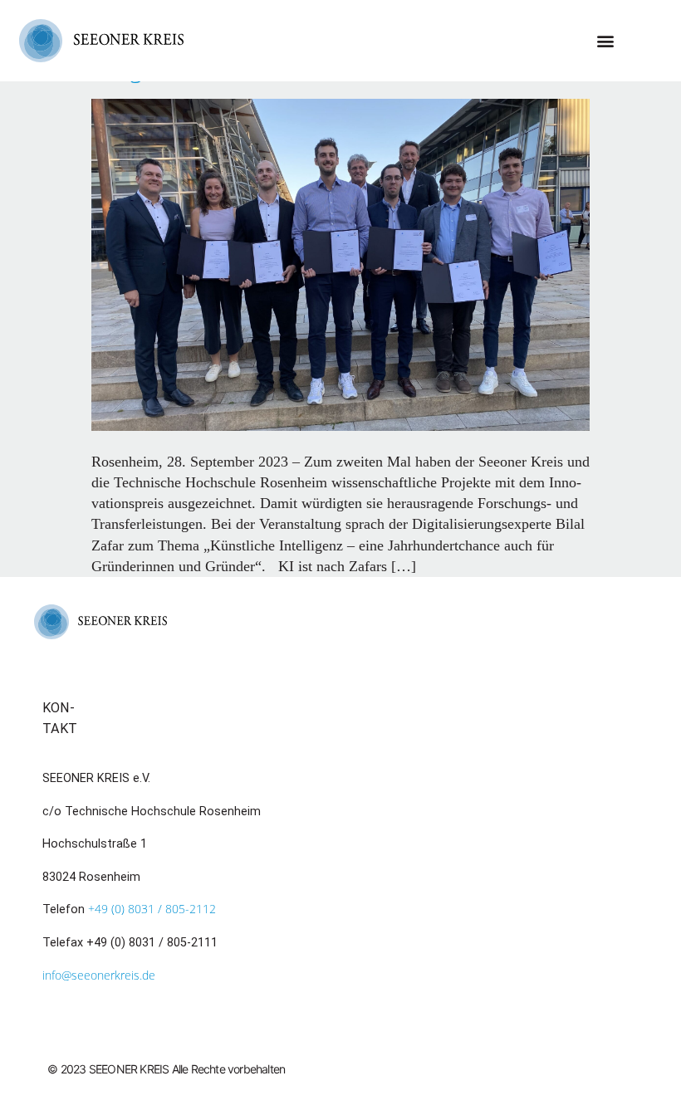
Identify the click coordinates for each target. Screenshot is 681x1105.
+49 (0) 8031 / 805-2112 (152, 909)
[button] (606, 40)
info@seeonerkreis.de (98, 975)
